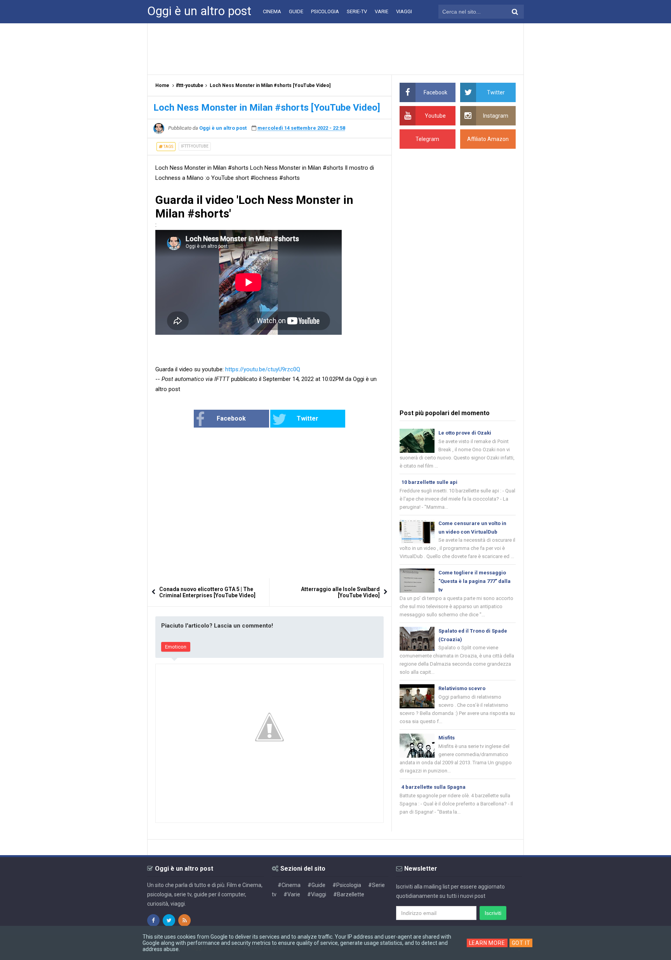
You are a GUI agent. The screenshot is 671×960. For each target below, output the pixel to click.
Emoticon (175, 647)
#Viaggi (316, 894)
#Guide (316, 885)
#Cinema (289, 885)
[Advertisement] (335, 48)
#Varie (291, 894)
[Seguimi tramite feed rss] (184, 920)
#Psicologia (346, 885)
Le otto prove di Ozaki (464, 433)
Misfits (446, 738)
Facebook (231, 418)
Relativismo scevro (461, 688)
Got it (521, 943)
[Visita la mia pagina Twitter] (169, 920)
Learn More (487, 943)
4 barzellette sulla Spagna (434, 787)
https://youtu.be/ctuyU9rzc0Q (262, 369)
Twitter (307, 418)
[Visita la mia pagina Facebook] (153, 920)
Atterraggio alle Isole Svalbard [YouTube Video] (340, 592)
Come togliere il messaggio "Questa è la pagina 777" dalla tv (474, 581)
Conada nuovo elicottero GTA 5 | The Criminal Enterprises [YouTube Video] (207, 592)
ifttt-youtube (195, 146)
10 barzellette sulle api (429, 482)
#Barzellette (348, 894)
